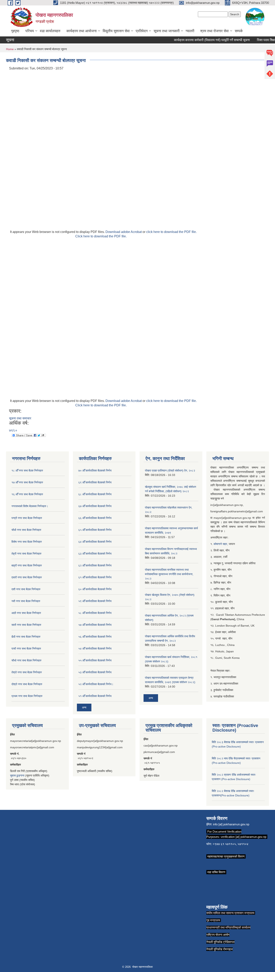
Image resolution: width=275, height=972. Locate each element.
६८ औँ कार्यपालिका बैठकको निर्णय (95, 494)
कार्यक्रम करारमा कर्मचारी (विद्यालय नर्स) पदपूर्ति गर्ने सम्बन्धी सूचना (205, 40)
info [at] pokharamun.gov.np (231, 824)
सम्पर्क (239, 31)
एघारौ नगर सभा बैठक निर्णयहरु (26, 577)
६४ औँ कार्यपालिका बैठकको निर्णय (95, 541)
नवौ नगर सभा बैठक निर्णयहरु (25, 601)
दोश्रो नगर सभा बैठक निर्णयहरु (26, 684)
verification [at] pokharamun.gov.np (243, 836)
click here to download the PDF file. (171, 232)
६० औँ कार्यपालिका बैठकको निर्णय (95, 589)
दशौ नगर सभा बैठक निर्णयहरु (25, 589)
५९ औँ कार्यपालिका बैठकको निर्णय (95, 601)
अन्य (84, 707)
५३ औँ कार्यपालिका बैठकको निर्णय (95, 672)
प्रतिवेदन (142, 31)
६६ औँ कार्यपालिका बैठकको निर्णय (95, 518)
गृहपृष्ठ (15, 31)
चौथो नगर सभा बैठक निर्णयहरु (26, 660)
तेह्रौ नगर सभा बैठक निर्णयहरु (26, 553)
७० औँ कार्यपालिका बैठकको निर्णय (95, 470)
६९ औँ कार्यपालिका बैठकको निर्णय (95, 482)
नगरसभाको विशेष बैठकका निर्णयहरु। (29, 506)
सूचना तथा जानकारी (167, 31)
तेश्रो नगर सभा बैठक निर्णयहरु (26, 672)
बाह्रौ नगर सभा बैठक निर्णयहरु (26, 565)
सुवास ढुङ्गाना (17, 775)
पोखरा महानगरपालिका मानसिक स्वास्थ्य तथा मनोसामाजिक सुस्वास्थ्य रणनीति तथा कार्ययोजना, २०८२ (169, 574)
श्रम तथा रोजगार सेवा (214, 31)
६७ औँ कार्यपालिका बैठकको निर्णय (95, 506)
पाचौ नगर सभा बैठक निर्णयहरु (26, 648)
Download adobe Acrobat (124, 232)
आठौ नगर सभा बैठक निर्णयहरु (26, 613)
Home (10, 49)
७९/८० (13, 430)
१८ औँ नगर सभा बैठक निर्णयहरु (27, 470)
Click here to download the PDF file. (101, 236)
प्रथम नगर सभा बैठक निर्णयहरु (26, 696)
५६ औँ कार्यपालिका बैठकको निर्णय (95, 636)
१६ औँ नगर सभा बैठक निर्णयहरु (27, 494)
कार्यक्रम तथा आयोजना (81, 31)
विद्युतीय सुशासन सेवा (116, 31)
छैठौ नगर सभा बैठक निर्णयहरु (25, 636)
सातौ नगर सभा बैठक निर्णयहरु (26, 624)
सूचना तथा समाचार (20, 418)
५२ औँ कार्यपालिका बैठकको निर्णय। (95, 684)
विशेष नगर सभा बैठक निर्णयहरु (26, 541)
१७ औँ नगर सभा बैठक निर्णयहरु (27, 482)
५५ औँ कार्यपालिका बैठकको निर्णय (95, 660)
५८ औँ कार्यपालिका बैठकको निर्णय (95, 613)
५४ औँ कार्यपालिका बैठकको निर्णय (95, 648)
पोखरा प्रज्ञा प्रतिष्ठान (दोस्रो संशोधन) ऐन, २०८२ (170, 470)
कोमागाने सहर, (221, 544)
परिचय (29, 31)
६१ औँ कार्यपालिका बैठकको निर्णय (95, 577)
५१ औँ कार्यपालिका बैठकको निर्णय (95, 696)
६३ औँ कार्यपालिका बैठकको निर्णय (95, 553)
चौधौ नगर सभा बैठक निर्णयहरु (26, 529)
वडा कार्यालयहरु (50, 31)
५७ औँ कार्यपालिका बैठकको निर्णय (95, 624)
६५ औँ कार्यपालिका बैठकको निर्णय (95, 529)
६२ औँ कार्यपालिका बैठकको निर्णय (95, 565)
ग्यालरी (190, 31)
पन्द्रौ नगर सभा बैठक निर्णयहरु (26, 518)
